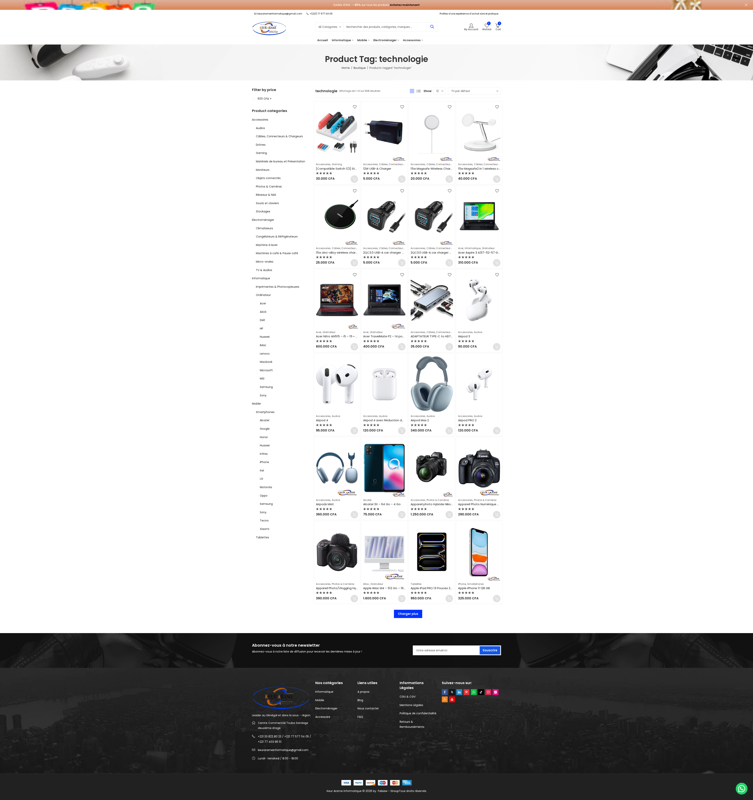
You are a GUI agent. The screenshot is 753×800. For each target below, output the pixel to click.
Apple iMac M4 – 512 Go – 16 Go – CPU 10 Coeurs (398, 588)
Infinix (264, 454)
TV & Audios (264, 270)
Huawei (265, 337)
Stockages (263, 211)
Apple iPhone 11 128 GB (474, 588)
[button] (742, 789)
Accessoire (322, 717)
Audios (478, 332)
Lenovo (265, 354)
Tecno (264, 520)
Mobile (256, 404)
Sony (263, 395)
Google (265, 429)
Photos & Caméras (438, 500)
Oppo (263, 496)
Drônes (261, 145)
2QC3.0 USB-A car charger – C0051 (388, 252)
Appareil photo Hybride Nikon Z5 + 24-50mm (443, 504)
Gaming (337, 164)
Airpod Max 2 (420, 420)
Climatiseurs (264, 228)
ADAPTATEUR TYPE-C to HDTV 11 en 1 (436, 336)
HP (261, 328)
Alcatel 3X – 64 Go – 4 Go (382, 504)
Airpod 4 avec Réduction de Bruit (387, 420)
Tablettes (416, 584)
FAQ (360, 717)
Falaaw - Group (388, 791)
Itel (262, 470)
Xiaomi (264, 529)
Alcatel (367, 500)
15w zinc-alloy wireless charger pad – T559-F (348, 252)
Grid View (412, 91)
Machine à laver (267, 245)
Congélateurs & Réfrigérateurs (277, 236)
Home (346, 68)
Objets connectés (268, 178)
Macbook (266, 362)
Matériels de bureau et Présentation (280, 161)
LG (261, 479)
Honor (264, 437)
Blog (360, 700)
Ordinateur (488, 248)
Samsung (266, 387)
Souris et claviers (267, 203)
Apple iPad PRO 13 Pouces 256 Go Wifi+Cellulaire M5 (448, 588)
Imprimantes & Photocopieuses (277, 287)
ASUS (263, 312)
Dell (262, 320)
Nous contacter (368, 708)
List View (419, 91)
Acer (460, 248)
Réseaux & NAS (266, 195)
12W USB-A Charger (377, 169)
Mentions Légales (411, 705)
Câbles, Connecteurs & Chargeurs (399, 164)
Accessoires (323, 164)
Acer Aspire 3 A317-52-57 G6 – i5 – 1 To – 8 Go (491, 252)
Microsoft (266, 370)
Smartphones (475, 584)
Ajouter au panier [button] (354, 179)
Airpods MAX (325, 504)
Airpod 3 (464, 336)
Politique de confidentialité (418, 713)
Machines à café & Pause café (277, 253)
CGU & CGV (408, 697)
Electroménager (263, 220)
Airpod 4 (322, 420)
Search (432, 26)
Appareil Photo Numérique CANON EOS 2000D (491, 504)
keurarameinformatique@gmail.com (283, 750)
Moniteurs (262, 170)
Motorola (266, 487)
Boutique (360, 68)
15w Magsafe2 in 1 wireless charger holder (488, 169)
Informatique (472, 248)
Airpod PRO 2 (467, 420)
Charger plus (408, 614)
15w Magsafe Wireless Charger (433, 169)
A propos (363, 692)
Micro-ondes (264, 262)
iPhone (462, 584)
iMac (366, 584)
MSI (262, 378)
